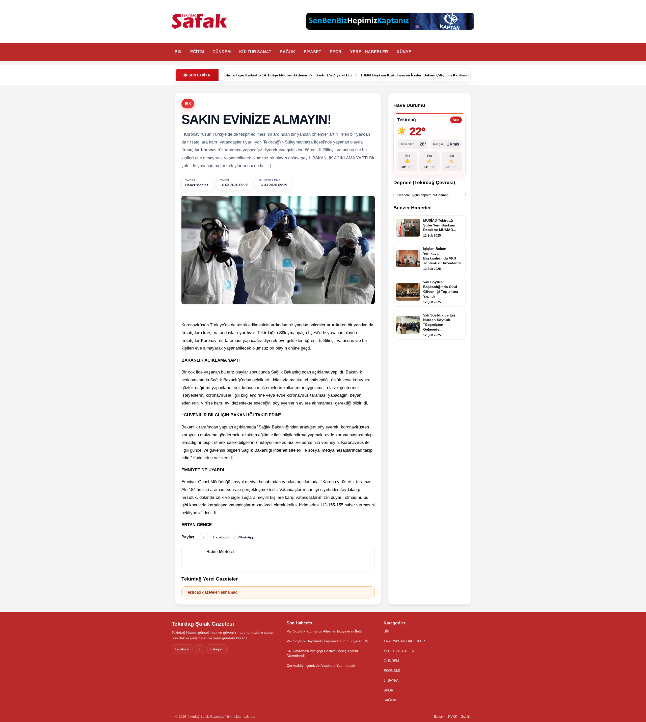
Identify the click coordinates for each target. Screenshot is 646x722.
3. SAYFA (391, 680)
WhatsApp (246, 537)
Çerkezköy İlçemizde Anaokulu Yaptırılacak (321, 665)
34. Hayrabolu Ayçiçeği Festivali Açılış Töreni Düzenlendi (322, 653)
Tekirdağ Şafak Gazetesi (203, 624)
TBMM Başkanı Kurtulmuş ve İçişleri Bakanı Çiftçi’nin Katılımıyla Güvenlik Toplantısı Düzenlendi (392, 75)
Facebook (221, 537)
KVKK (452, 716)
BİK (178, 52)
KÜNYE (404, 52)
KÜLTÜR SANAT (255, 52)
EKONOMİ (392, 671)
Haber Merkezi (197, 185)
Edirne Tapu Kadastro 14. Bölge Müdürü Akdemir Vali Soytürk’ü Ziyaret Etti (237, 75)
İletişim (439, 716)
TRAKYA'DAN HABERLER (404, 641)
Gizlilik (466, 716)
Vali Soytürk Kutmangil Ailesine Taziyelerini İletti (324, 631)
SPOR (335, 52)
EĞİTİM (197, 52)
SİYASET (312, 52)
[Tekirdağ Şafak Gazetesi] (199, 21)
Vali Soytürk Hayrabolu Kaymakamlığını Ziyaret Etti (327, 641)
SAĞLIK (287, 52)
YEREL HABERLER (369, 52)
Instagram (217, 649)
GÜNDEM (221, 52)
